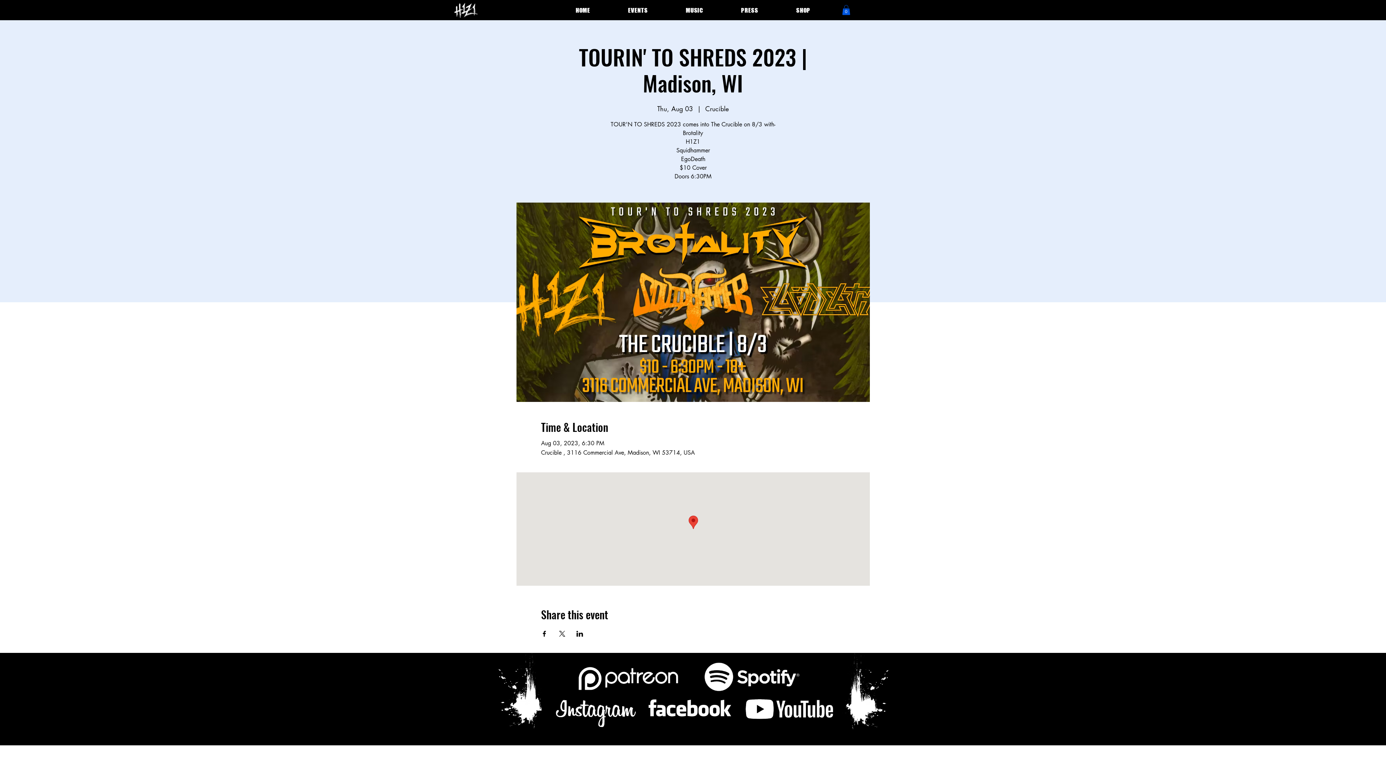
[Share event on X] (562, 634)
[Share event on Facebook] (544, 634)
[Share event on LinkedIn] (579, 634)
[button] (846, 10)
